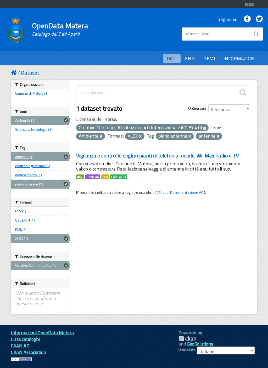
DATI (172, 58)
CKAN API (21, 345)
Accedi (249, 4)
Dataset (30, 73)
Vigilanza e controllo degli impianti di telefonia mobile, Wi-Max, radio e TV (157, 155)
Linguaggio (186, 349)
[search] (242, 92)
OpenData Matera (60, 29)
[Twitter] (259, 19)
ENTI (190, 58)
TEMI (209, 58)
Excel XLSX (118, 176)
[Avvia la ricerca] (256, 34)
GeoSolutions (200, 343)
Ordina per (196, 108)
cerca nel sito (197, 34)
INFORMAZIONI (240, 58)
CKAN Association (28, 352)
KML (80, 176)
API (158, 192)
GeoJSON (92, 176)
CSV (105, 176)
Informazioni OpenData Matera (42, 332)
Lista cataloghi (25, 339)
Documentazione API (187, 192)
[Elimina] (204, 128)
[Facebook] (247, 19)
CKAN (187, 338)
